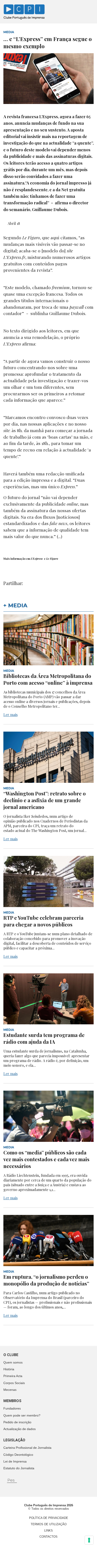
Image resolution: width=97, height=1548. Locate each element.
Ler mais (10, 714)
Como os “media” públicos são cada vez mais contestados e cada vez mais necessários (46, 1159)
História (8, 1369)
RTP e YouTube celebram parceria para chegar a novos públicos (43, 921)
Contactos (48, 1536)
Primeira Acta (12, 1376)
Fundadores (12, 1408)
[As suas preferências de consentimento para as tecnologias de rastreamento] (89, 1540)
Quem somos (13, 1362)
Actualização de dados (19, 1429)
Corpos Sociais (14, 1383)
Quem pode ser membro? (21, 1415)
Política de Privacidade (48, 1518)
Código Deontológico (18, 1454)
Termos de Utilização (49, 1524)
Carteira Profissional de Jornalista (27, 1447)
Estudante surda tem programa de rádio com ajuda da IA (44, 1038)
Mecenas (9, 1389)
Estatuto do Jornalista (18, 1468)
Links (48, 1530)
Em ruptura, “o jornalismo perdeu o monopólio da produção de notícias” (46, 1280)
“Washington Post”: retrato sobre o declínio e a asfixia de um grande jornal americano (44, 800)
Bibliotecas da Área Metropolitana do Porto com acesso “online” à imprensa (48, 679)
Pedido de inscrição (17, 1422)
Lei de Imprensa (15, 1461)
